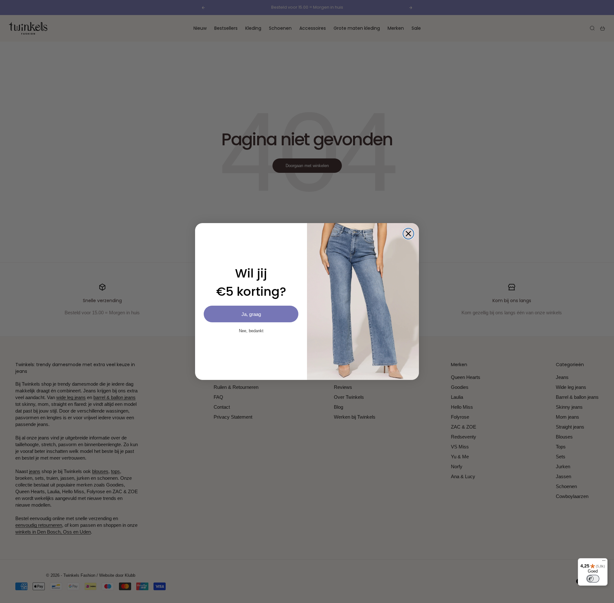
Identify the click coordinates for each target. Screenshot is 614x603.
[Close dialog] (408, 233)
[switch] (592, 579)
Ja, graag (251, 314)
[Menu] (604, 562)
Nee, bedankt (251, 330)
